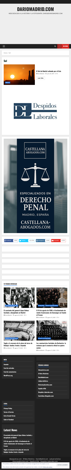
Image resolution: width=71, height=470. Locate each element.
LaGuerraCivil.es (43, 381)
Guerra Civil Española (12, 305)
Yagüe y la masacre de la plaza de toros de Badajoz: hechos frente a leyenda (18, 344)
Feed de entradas (9, 368)
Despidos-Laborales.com (45, 392)
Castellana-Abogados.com (46, 396)
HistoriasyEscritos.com (45, 385)
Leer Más (41, 78)
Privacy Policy (8, 408)
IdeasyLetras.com (43, 370)
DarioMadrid (41, 73)
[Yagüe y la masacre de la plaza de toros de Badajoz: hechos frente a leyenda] (19, 330)
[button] (4, 46)
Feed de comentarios (10, 372)
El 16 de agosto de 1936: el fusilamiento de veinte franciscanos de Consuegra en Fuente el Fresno (51, 312)
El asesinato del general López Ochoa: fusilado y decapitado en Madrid (16, 311)
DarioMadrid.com (35, 8)
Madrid (8, 82)
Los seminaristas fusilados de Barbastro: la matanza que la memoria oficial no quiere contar (51, 345)
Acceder (6, 364)
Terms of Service (9, 412)
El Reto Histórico (43, 373)
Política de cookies (47, 467)
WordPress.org (8, 375)
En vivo (65, 46)
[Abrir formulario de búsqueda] (55, 46)
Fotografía (41, 305)
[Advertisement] (35, 28)
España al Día (42, 388)
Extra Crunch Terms (9, 416)
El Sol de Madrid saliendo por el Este (19, 74)
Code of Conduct (9, 419)
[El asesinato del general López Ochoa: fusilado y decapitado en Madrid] (19, 297)
